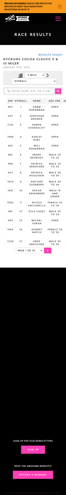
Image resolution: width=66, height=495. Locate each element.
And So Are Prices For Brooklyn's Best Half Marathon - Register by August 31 (28, 6)
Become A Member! (33, 474)
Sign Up (33, 449)
